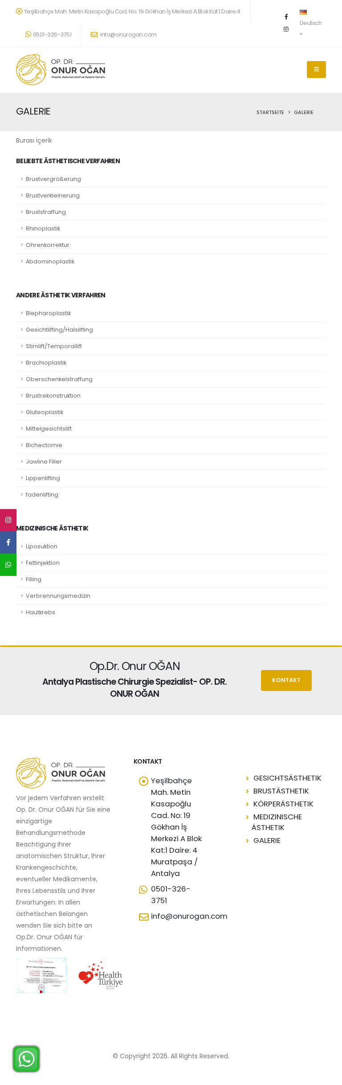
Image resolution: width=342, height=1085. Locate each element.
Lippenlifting (43, 478)
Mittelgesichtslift (49, 428)
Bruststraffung (46, 212)
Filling (33, 579)
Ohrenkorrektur (47, 245)
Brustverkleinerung (53, 195)
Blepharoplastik (48, 313)
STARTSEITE (270, 112)
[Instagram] (286, 29)
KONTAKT (286, 680)
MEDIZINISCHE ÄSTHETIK (277, 822)
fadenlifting (42, 494)
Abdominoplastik (50, 261)
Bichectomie (44, 445)
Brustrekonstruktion (53, 395)
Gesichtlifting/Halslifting (59, 329)
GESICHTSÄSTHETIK (287, 778)
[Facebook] (286, 17)
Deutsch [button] (311, 23)
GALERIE (267, 840)
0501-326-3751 (52, 34)
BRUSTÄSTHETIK (281, 790)
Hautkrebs (40, 612)
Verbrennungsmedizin (58, 596)
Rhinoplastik (43, 228)
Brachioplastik (46, 362)
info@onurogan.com (128, 34)
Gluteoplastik (44, 412)
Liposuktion (41, 546)
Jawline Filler (44, 461)
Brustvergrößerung (53, 179)
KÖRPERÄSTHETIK (283, 803)
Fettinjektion (43, 563)
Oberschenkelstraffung (59, 379)
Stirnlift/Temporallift (54, 346)
